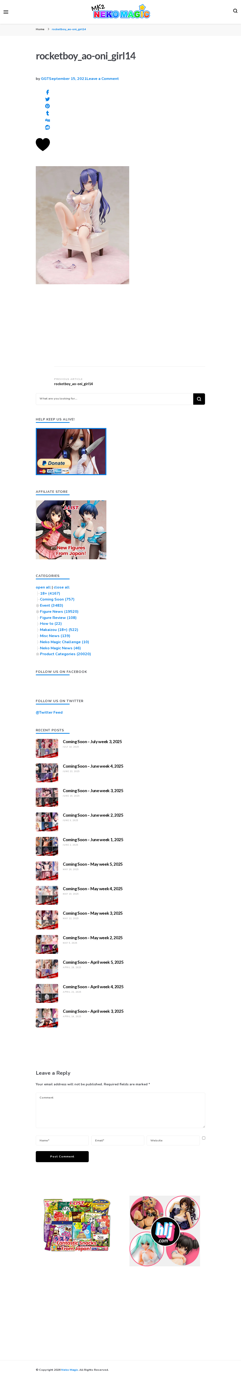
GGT (45, 78)
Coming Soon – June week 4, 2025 (93, 766)
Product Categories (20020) (65, 654)
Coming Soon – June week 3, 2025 (93, 790)
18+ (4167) (50, 593)
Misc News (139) (55, 635)
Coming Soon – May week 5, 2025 (93, 864)
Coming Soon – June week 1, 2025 (93, 839)
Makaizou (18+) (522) (59, 629)
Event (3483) (51, 605)
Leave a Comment (103, 78)
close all (62, 587)
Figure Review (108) (58, 617)
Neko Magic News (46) (60, 648)
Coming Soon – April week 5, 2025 (93, 962)
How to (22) (51, 623)
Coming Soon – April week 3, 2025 (93, 1011)
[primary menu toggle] (6, 12)
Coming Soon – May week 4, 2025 (93, 888)
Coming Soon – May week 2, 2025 (93, 937)
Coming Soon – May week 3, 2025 (93, 913)
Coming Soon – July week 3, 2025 (92, 741)
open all (43, 587)
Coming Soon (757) (57, 599)
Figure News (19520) (59, 611)
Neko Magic (69, 1370)
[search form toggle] (235, 12)
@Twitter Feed (49, 712)
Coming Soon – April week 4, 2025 (93, 986)
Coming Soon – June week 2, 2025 (93, 815)
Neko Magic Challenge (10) (64, 642)
